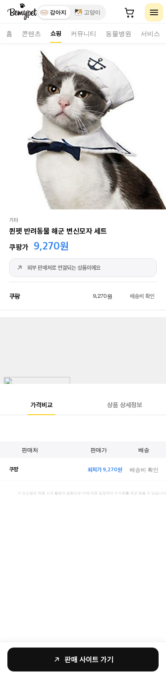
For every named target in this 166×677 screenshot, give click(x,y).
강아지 (58, 12)
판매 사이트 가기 (89, 659)
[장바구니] (129, 12)
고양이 (92, 12)
